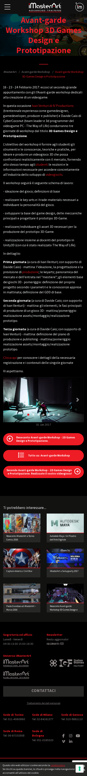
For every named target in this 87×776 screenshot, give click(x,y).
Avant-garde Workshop (36, 72)
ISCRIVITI (53, 644)
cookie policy (57, 765)
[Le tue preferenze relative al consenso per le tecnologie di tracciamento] (80, 769)
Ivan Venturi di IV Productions (53, 106)
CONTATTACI (43, 690)
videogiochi (54, 174)
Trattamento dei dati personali (43, 703)
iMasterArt (10, 72)
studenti (42, 164)
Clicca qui (10, 357)
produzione (30, 272)
